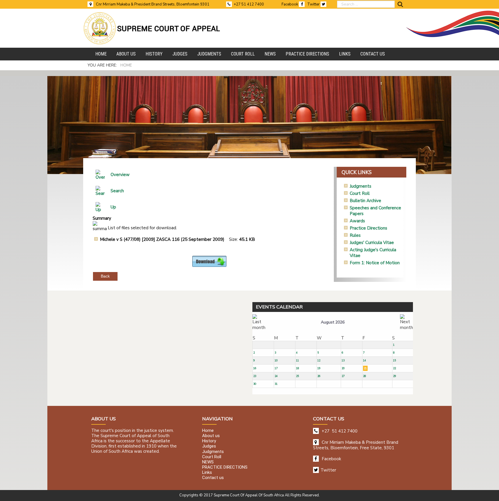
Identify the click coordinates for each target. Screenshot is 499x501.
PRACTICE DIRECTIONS (224, 467)
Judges (209, 446)
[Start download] (209, 261)
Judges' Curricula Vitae (372, 242)
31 (276, 384)
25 (297, 376)
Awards (357, 221)
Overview (120, 175)
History (209, 441)
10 (276, 360)
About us (211, 435)
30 (254, 384)
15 (394, 360)
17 (276, 368)
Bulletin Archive (365, 201)
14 (364, 360)
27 (343, 376)
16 (254, 368)
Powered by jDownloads (222, 271)
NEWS (208, 462)
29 (394, 376)
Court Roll (360, 193)
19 (318, 368)
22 (394, 368)
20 (343, 368)
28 (364, 376)
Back (105, 276)
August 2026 (333, 322)
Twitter (314, 4)
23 (254, 376)
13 (343, 360)
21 (365, 368)
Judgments (360, 186)
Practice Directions (368, 228)
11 (297, 360)
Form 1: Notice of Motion (375, 263)
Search (117, 191)
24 (276, 376)
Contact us (213, 477)
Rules (355, 235)
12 (318, 360)
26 (318, 376)
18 (297, 368)
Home (208, 430)
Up (113, 207)
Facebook (290, 4)
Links (207, 472)
